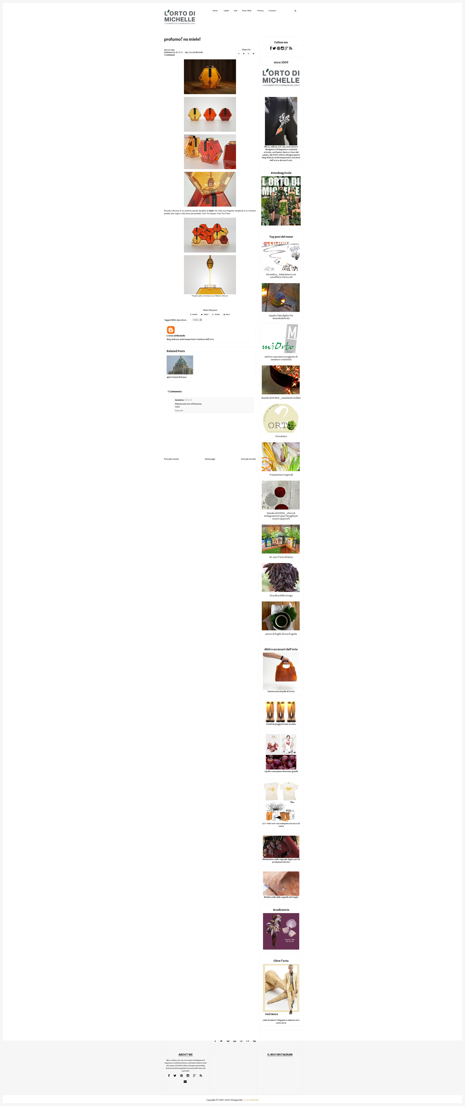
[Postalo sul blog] (196, 320)
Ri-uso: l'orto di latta (281, 557)
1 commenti (169, 55)
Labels (226, 11)
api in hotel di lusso (176, 377)
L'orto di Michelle (176, 335)
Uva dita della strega (281, 595)
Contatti (272, 11)
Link (235, 11)
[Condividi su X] (198, 320)
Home (215, 11)
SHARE (194, 314)
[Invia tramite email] (194, 320)
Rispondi (179, 410)
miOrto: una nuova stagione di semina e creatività (281, 358)
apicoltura (169, 50)
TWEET (206, 314)
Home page (210, 459)
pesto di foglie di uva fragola (281, 633)
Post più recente (171, 459)
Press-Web (246, 11)
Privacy (260, 11)
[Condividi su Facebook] (201, 320)
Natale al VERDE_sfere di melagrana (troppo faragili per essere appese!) (281, 516)
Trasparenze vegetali (281, 474)
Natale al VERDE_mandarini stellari (281, 397)
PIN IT (228, 314)
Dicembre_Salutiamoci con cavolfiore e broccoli (281, 276)
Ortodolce (281, 436)
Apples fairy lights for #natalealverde (281, 317)
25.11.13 (188, 400)
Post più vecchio (248, 459)
